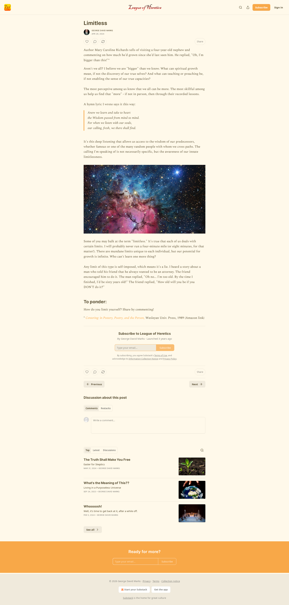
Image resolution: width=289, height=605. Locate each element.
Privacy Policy (169, 358)
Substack (128, 597)
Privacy (147, 581)
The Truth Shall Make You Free (107, 460)
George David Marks (102, 30)
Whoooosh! (93, 506)
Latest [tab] (96, 450)
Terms (156, 581)
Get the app (161, 589)
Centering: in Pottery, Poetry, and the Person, (116, 317)
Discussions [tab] (109, 450)
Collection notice (170, 581)
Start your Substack (135, 589)
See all (90, 529)
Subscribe (261, 7)
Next (195, 384)
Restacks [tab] (106, 408)
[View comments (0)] (95, 41)
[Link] (79, 299)
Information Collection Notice (143, 358)
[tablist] (98, 408)
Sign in (278, 7)
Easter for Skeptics (94, 464)
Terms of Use (160, 355)
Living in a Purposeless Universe (102, 487)
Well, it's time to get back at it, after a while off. (110, 511)
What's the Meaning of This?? (106, 483)
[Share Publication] (248, 7)
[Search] (240, 7)
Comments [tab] (92, 408)
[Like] (87, 41)
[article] (144, 466)
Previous (96, 384)
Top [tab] (87, 450)
